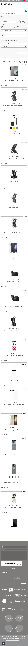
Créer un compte (15, 0)
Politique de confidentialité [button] (12, 640)
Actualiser (22, 52)
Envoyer (14, 568)
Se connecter (6, 0)
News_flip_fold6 (4, 24)
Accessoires (7, 13)
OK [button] (3, 643)
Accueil (2, 13)
